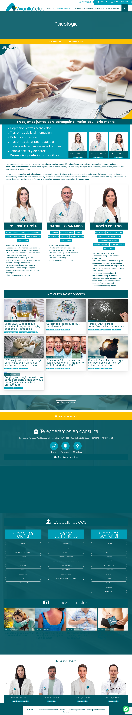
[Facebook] (94, 2)
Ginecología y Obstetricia (66, 556)
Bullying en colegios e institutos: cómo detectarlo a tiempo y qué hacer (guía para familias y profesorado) (24, 381)
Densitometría (23, 574)
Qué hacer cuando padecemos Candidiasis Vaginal (50, 635)
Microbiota (109, 548)
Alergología (109, 587)
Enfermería (23, 548)
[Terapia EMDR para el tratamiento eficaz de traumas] (108, 310)
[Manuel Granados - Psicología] (66, 203)
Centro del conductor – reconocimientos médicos (66, 561)
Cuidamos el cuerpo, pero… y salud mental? (63, 325)
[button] (53, 8)
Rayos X (23, 569)
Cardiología (109, 582)
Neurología (109, 543)
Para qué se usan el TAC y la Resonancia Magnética (112, 635)
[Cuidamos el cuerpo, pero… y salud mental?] (66, 310)
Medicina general (23, 582)
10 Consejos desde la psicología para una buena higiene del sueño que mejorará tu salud (23, 363)
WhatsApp (65, 452)
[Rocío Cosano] (118, 141)
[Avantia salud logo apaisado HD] (24, 7)
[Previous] (7, 630)
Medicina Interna (66, 574)
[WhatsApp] (65, 446)
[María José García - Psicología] (23, 203)
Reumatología (109, 569)
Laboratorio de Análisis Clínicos (23, 552)
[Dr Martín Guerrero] (81, 679)
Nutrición (108, 552)
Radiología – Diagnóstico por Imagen (66, 578)
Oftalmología (66, 548)
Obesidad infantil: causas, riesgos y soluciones (16, 635)
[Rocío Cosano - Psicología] (109, 203)
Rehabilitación (109, 591)
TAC (23, 578)
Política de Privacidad (68, 710)
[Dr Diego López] (112, 679)
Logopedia (109, 556)
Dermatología (66, 565)
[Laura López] (19, 679)
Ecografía (65, 552)
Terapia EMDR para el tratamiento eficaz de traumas (106, 325)
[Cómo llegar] (77, 446)
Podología (66, 543)
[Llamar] (54, 446)
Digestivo (108, 574)
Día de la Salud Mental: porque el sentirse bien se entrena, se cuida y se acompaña (107, 363)
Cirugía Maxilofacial (109, 565)
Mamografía (23, 565)
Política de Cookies (84, 710)
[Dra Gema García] (50, 679)
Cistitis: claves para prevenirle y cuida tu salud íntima (79, 635)
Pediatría (23, 543)
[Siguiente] (125, 630)
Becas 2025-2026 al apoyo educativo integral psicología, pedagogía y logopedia (22, 326)
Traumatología (66, 569)
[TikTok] (109, 2)
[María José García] (77, 141)
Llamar (54, 452)
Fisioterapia (23, 556)
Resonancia (23, 561)
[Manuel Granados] (98, 141)
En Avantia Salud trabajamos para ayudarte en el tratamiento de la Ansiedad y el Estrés (65, 363)
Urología (109, 578)
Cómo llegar (77, 452)
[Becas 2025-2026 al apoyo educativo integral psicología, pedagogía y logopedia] (24, 310)
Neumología (109, 561)
